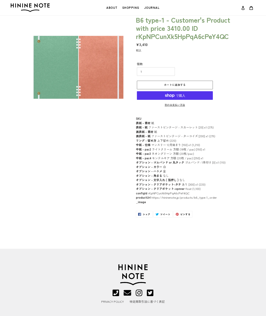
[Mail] (127, 295)
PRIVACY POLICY (112, 301)
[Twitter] (150, 295)
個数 (140, 64)
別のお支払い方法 (175, 105)
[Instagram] (139, 295)
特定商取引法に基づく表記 (147, 301)
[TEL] (116, 295)
